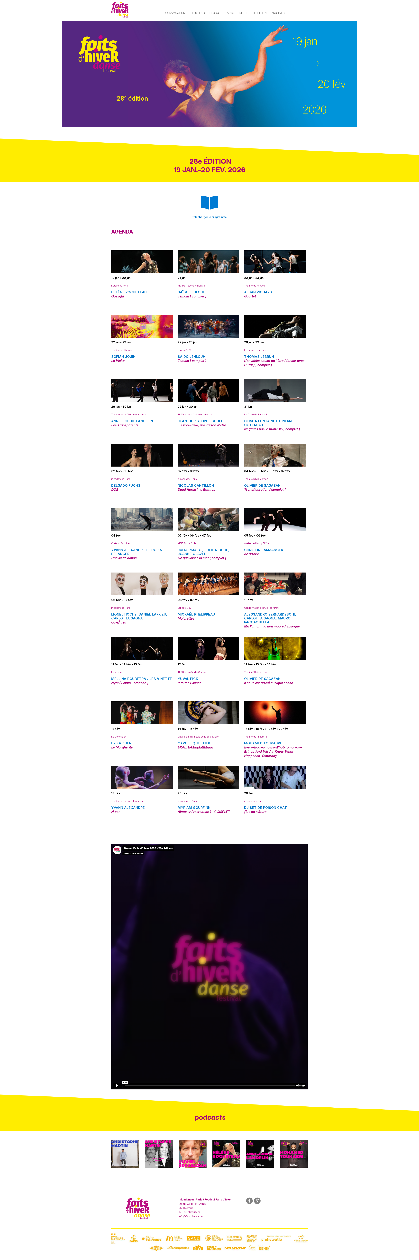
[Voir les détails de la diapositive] (209, 74)
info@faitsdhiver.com (191, 1216)
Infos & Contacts (221, 13)
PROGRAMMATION (173, 13)
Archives (278, 13)
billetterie (260, 13)
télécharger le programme (209, 217)
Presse (243, 13)
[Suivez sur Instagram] (257, 1201)
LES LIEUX (198, 13)
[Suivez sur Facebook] (249, 1201)
